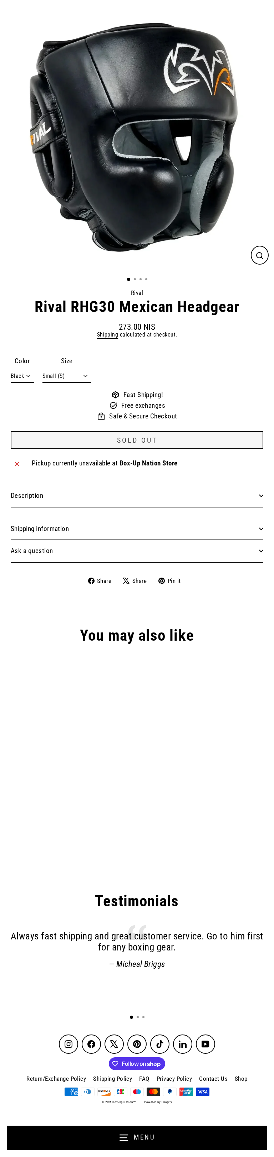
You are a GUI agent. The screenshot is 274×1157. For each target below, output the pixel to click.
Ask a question (32, 551)
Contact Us (213, 1078)
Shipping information (40, 529)
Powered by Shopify (158, 1102)
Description (27, 496)
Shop (241, 1078)
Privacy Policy (174, 1078)
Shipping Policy (112, 1078)
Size (67, 361)
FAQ (144, 1078)
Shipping (107, 334)
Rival (137, 292)
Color (22, 361)
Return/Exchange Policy (56, 1078)
